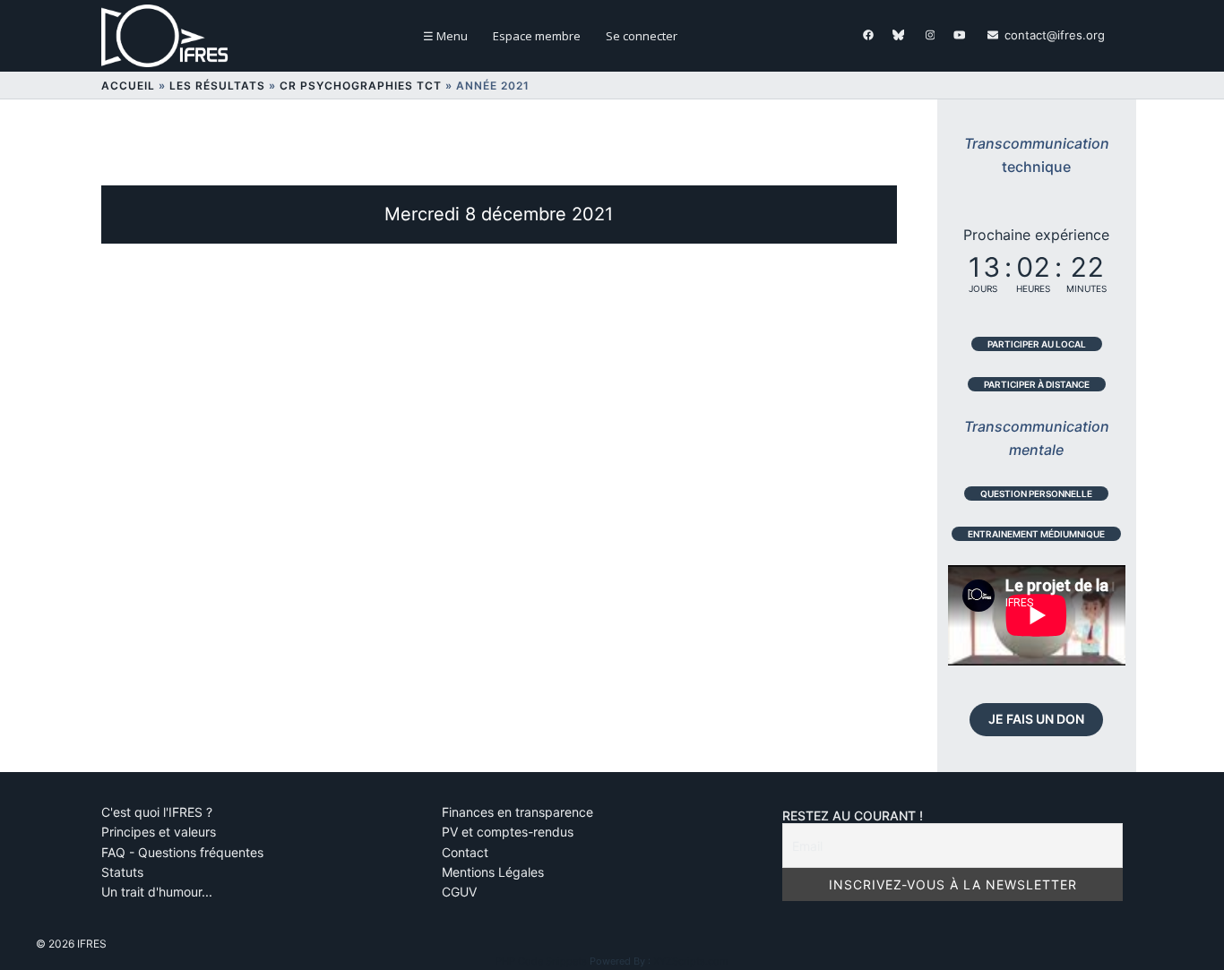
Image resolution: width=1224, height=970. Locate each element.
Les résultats (217, 85)
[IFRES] (170, 35)
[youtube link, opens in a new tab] (958, 35)
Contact (465, 852)
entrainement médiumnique (1036, 533)
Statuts (122, 872)
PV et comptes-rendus (507, 831)
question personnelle (1036, 493)
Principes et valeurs (158, 831)
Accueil (128, 85)
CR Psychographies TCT (361, 85)
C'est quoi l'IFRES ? (156, 812)
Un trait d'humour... (156, 891)
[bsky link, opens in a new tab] (898, 35)
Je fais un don (1036, 718)
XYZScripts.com (690, 961)
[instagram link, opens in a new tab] (928, 35)
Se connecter (641, 36)
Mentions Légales (493, 872)
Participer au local (1036, 344)
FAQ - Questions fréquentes (182, 852)
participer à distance (1037, 384)
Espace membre (537, 36)
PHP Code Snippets (541, 961)
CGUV (459, 891)
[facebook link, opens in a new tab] (867, 35)
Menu (445, 36)
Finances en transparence (517, 812)
